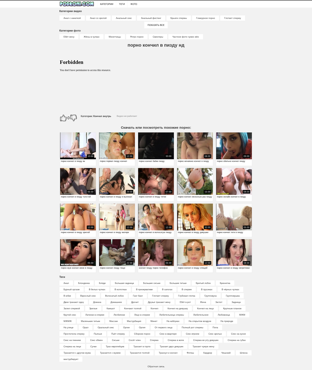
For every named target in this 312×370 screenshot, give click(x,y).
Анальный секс (124, 18)
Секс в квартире (168, 333)
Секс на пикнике (72, 340)
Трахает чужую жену (203, 346)
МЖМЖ (68, 321)
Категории (106, 4)
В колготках (121, 289)
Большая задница (124, 283)
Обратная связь (156, 366)
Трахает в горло (141, 346)
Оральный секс (106, 327)
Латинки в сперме (94, 314)
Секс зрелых (215, 333)
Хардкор (207, 352)
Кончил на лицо (205, 308)
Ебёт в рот (185, 302)
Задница (236, 302)
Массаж (113, 321)
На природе (227, 321)
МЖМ (242, 314)
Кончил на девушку (178, 308)
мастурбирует (71, 359)
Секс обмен (96, 340)
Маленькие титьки (90, 321)
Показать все (156, 25)
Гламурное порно (205, 18)
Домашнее (116, 302)
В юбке (67, 295)
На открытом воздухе (200, 321)
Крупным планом (232, 308)
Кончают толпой (132, 308)
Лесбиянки (119, 314)
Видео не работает (127, 116)
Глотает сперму (232, 18)
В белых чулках (97, 289)
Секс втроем (192, 333)
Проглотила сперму (74, 333)
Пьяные (98, 333)
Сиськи (115, 340)
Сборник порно (142, 333)
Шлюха (243, 352)
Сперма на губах (237, 340)
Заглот (218, 302)
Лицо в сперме (142, 314)
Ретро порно (136, 36)
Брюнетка (225, 283)
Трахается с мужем (110, 352)
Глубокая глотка (186, 295)
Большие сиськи (151, 283)
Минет (153, 321)
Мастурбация (134, 321)
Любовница (224, 314)
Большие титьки (178, 283)
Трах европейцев (115, 346)
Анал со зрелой (98, 18)
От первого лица (163, 327)
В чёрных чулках (230, 289)
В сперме (187, 289)
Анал (66, 283)
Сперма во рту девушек (205, 340)
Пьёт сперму (118, 333)
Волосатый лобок (114, 295)
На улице (68, 327)
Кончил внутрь (102, 116)
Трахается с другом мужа (77, 352)
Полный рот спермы (192, 327)
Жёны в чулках (91, 36)
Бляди (102, 283)
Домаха (97, 302)
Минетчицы (115, 36)
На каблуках (173, 321)
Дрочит (135, 302)
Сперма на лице (72, 346)
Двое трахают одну (74, 302)
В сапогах (167, 289)
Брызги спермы (178, 18)
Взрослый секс (88, 295)
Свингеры (158, 36)
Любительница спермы (171, 314)
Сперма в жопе (176, 340)
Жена (203, 302)
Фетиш (190, 352)
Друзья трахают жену (159, 302)
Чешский (226, 352)
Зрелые (93, 308)
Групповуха (210, 295)
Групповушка (233, 295)
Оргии (126, 327)
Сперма (154, 340)
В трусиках (206, 289)
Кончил (154, 308)
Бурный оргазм (72, 289)
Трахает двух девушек (171, 346)
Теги (122, 4)
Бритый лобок (203, 283)
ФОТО (133, 4)
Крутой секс (70, 314)
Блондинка (84, 283)
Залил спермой (72, 308)
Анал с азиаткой (72, 18)
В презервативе (144, 289)
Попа (215, 327)
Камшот (111, 308)
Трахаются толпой (140, 352)
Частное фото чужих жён (185, 36)
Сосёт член (135, 340)
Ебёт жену (69, 36)
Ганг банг (138, 295)
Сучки (93, 346)
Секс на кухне (238, 333)
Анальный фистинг (151, 18)
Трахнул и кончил (168, 352)
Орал (85, 327)
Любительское (200, 314)
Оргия (142, 327)
